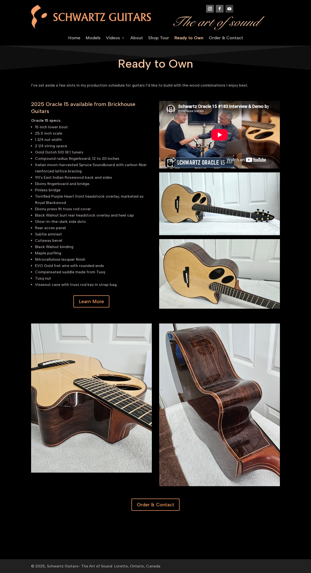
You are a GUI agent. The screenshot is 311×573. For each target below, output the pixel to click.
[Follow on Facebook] (220, 9)
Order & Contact (226, 38)
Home (74, 38)
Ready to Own (188, 38)
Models (93, 38)
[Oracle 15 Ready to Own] (219, 234)
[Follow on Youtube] (229, 9)
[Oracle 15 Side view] (219, 485)
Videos (113, 38)
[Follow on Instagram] (210, 9)
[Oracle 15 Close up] (219, 307)
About (136, 38)
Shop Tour (158, 38)
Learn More (91, 301)
